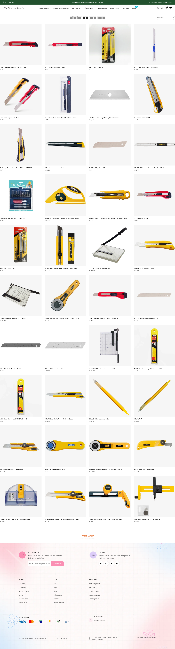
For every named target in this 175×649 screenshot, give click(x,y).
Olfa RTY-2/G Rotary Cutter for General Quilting (105, 469)
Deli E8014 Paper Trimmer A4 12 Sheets (13, 318)
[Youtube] (117, 563)
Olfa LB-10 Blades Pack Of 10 (55, 369)
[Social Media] (101, 563)
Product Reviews (94, 595)
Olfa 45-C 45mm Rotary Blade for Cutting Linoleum (62, 218)
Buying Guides (94, 591)
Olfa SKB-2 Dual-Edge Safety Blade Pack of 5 (104, 118)
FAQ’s (21, 595)
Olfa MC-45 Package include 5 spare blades (15, 519)
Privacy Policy (23, 599)
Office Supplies (88, 8)
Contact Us (22, 587)
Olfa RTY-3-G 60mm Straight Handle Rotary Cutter (62, 318)
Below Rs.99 (58, 595)
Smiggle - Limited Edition (61, 8)
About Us (22, 584)
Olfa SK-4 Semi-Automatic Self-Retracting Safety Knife (108, 218)
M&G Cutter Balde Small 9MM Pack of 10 (13, 419)
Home (82, 538)
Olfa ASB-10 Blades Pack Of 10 (10, 369)
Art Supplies (76, 8)
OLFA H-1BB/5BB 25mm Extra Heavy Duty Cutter (61, 268)
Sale (55, 584)
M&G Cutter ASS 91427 (96, 67)
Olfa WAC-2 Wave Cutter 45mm (55, 469)
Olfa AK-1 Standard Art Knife (99, 419)
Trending (92, 587)
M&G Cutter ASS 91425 (7, 268)
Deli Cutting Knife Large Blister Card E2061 (103, 318)
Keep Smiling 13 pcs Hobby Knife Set (12, 218)
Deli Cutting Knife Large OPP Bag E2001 (13, 67)
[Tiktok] (112, 563)
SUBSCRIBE (57, 564)
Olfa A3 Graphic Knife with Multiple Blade (59, 419)
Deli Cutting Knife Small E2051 (55, 67)
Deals (134, 8)
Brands (56, 599)
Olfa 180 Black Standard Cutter (55, 168)
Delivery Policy (24, 591)
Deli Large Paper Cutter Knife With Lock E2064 (16, 168)
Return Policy (23, 603)
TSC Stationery (44, 8)
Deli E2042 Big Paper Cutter (9, 118)
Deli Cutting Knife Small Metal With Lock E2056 (60, 118)
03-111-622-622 (9, 2)
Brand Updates (94, 599)
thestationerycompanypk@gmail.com (161, 2)
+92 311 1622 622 (62, 638)
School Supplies (102, 8)
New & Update (59, 603)
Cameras (126, 8)
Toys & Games (114, 8)
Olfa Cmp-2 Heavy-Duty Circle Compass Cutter (105, 519)
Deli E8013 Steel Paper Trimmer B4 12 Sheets (104, 369)
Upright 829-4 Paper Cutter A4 (99, 268)
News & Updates (94, 584)
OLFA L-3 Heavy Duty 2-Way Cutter (12, 469)
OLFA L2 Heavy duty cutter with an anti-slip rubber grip (63, 519)
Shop (55, 587)
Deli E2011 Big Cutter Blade (98, 168)
